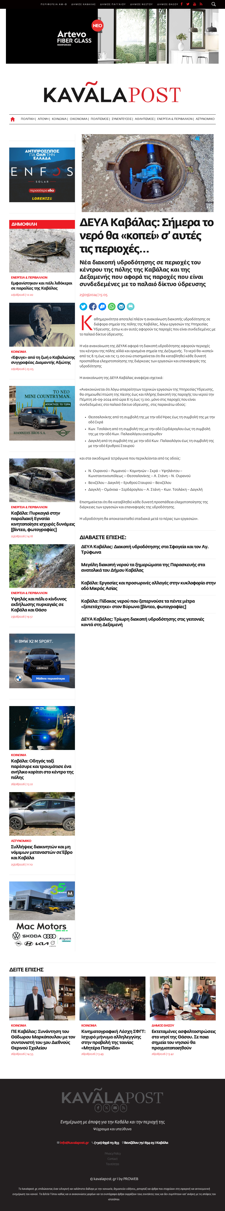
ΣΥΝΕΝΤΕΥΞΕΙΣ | (122, 119)
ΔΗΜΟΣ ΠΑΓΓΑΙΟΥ (113, 4)
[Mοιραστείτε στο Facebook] (93, 306)
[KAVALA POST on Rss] (123, 1108)
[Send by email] (121, 306)
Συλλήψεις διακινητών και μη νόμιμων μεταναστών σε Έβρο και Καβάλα (41, 852)
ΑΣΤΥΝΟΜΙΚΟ (205, 119)
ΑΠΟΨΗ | (44, 119)
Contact (112, 1159)
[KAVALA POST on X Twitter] (106, 1108)
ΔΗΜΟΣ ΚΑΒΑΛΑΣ (83, 4)
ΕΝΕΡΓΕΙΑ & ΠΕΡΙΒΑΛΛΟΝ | (175, 119)
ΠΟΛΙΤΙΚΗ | (28, 119)
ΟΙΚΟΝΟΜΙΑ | (79, 119)
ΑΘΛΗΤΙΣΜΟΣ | (145, 119)
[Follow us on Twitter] (189, 4)
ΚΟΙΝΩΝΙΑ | (60, 119)
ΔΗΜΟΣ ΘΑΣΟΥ (167, 4)
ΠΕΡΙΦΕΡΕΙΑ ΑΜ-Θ (54, 4)
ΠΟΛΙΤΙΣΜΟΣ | (100, 119)
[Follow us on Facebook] (183, 4)
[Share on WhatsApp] (112, 306)
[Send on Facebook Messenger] (102, 306)
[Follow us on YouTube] (196, 4)
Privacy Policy (113, 1153)
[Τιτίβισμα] (83, 306)
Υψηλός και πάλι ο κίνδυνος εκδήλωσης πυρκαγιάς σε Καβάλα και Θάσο (39, 604)
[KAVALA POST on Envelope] (115, 1108)
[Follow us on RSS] (201, 4)
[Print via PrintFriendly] (130, 306)
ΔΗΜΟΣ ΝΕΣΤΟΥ (141, 4)
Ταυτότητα (112, 1164)
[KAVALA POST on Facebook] (98, 1108)
